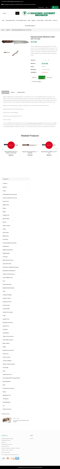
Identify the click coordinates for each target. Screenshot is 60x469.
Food (4, 281)
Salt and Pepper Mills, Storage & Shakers (11, 378)
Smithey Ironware (6, 225)
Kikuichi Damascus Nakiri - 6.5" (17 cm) (49, 152)
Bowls (4, 384)
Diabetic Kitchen (6, 253)
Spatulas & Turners (7, 298)
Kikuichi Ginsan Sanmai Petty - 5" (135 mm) (30, 152)
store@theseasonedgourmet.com (11, 454)
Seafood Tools (6, 326)
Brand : (32, 66)
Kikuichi (8, 30)
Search (31, 438)
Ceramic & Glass (6, 305)
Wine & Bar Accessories (8, 322)
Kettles (4, 211)
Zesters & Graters (6, 357)
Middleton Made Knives (8, 249)
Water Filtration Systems (8, 260)
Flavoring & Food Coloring (8, 388)
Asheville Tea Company (8, 312)
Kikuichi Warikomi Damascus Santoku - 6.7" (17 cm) (11, 152)
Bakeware (5, 187)
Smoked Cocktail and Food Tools (10, 197)
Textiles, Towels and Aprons (9, 274)
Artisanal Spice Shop (7, 284)
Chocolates (5, 256)
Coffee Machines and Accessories (10, 194)
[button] (41, 77)
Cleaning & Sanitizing (7, 294)
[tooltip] (44, 78)
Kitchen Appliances (7, 381)
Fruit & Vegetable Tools (8, 277)
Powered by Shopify (38, 467)
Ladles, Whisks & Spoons (8, 339)
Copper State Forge (7, 263)
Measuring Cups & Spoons (8, 350)
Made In (4, 208)
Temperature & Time (7, 374)
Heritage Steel (6, 246)
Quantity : (33, 60)
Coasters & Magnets (7, 360)
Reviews (13, 92)
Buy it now (49, 77)
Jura (4, 405)
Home (3, 30)
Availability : (34, 72)
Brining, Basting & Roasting (8, 287)
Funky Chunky (6, 232)
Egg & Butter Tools (7, 395)
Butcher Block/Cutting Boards (9, 270)
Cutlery (4, 190)
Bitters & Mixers (6, 343)
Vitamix (4, 391)
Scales (4, 371)
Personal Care (6, 201)
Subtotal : (33, 63)
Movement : (34, 69)
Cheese (4, 229)
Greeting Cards (6, 215)
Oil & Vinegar (5, 367)
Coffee (4, 315)
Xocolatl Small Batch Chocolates (9, 242)
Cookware (5, 183)
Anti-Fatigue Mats (6, 402)
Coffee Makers (6, 332)
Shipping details (21, 92)
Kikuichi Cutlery (6, 218)
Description (5, 92)
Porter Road (5, 239)
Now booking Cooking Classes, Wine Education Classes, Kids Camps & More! (19, 4)
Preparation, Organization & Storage (10, 267)
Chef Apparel (5, 398)
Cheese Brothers (6, 308)
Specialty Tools (6, 319)
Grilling (4, 346)
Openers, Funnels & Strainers (9, 364)
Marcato (4, 222)
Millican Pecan (6, 236)
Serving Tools (5, 353)
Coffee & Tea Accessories (8, 336)
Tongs (4, 291)
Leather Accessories (7, 409)
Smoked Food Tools (7, 301)
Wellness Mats (6, 204)
